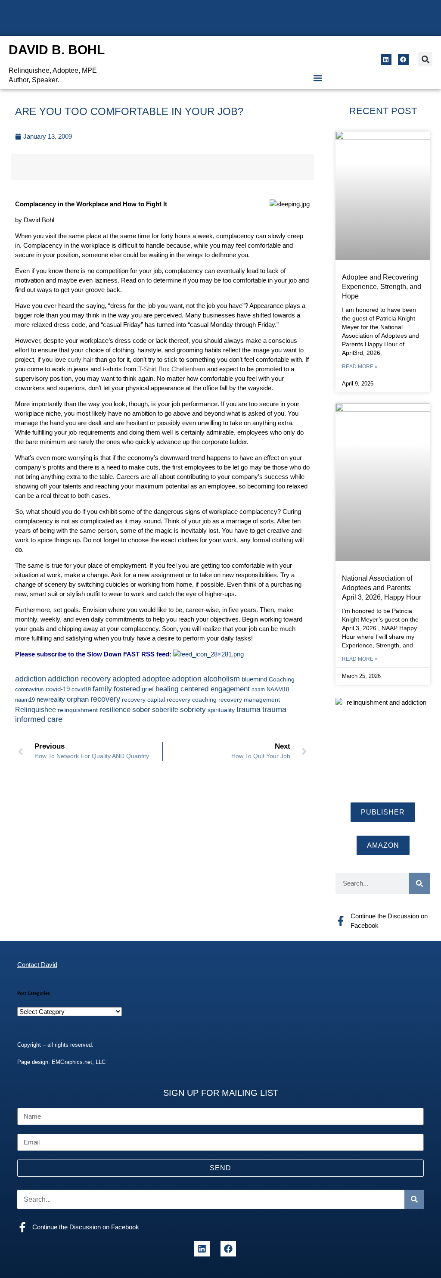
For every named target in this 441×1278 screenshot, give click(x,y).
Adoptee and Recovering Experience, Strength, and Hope (381, 287)
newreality (51, 699)
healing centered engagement (202, 689)
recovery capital (143, 699)
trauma (248, 709)
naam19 (25, 700)
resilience (114, 709)
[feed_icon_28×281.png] (208, 654)
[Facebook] (403, 59)
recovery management (249, 699)
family (102, 688)
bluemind (254, 679)
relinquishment (78, 709)
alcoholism (221, 679)
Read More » (360, 367)
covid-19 (58, 689)
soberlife (165, 709)
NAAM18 (278, 689)
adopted (126, 679)
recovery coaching (192, 699)
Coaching (282, 679)
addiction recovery (79, 679)
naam (258, 690)
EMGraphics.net (72, 1062)
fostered (127, 688)
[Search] (419, 883)
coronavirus (29, 689)
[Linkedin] (386, 59)
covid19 (81, 690)
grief (148, 689)
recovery (105, 699)
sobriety (193, 710)
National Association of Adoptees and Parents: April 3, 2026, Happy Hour (381, 588)
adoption (187, 679)
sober (141, 710)
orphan (78, 699)
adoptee (156, 679)
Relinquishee (35, 709)
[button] (425, 59)
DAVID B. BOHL (57, 50)
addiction (30, 679)
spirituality (221, 709)
